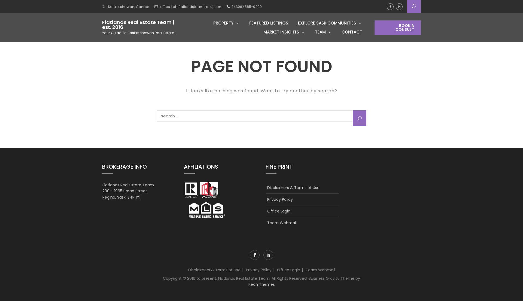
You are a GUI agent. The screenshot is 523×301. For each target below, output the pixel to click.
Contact (352, 32)
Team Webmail (282, 223)
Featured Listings (268, 23)
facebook (390, 6)
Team (320, 32)
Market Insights (281, 32)
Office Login (278, 211)
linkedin (399, 6)
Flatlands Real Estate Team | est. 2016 (138, 25)
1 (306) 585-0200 (247, 6)
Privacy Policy (280, 199)
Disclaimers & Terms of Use (293, 187)
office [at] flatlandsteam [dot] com (191, 6)
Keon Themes (261, 284)
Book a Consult (405, 27)
